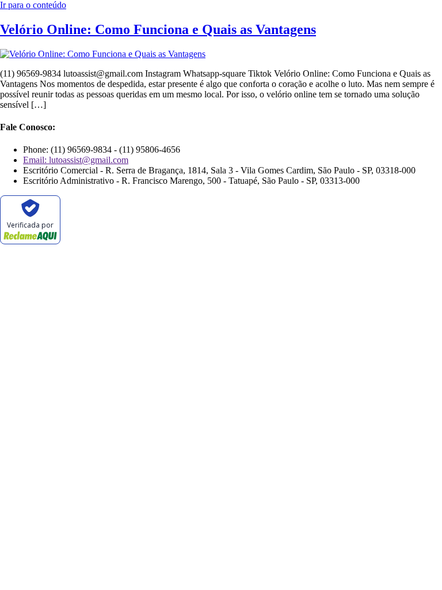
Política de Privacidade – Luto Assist (66, 278)
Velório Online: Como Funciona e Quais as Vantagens (158, 29)
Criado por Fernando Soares (192, 258)
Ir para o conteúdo (33, 5)
